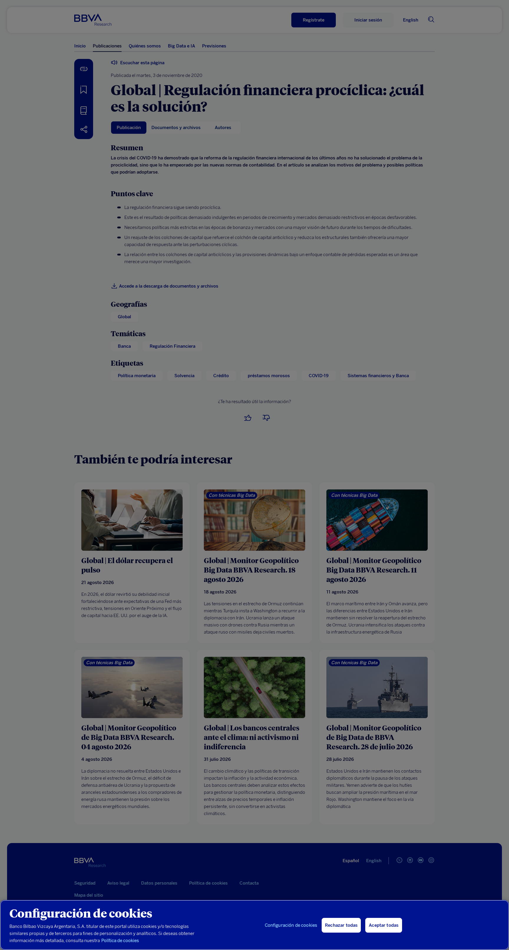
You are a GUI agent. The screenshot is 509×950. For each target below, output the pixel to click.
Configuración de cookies (291, 925)
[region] (254, 925)
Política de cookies (120, 940)
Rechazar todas (341, 925)
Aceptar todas (384, 925)
